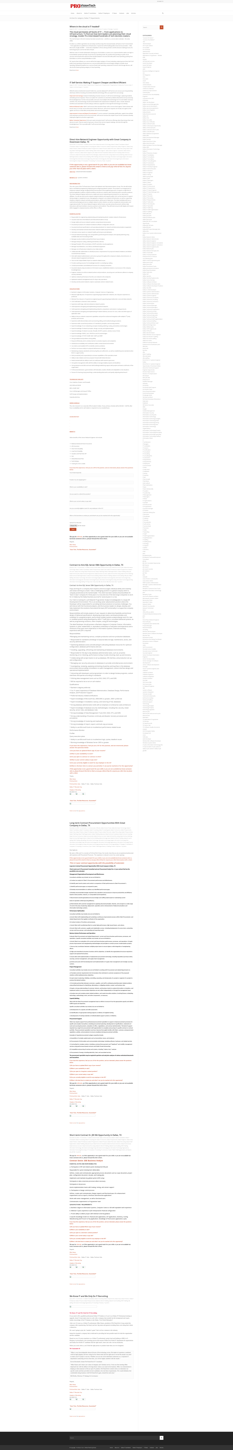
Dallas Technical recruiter (101, 573)
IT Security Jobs (147, 522)
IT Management (147, 495)
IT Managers (146, 497)
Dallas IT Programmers (93, 148)
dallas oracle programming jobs (151, 260)
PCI (143, 618)
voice (144, 735)
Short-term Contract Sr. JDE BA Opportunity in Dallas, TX (96, 1135)
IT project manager (148, 508)
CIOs (144, 77)
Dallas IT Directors (148, 170)
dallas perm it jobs (148, 262)
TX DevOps (146, 721)
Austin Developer (147, 63)
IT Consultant (85, 160)
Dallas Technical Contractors (76, 836)
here (77, 70)
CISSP (144, 81)
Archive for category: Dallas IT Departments (85, 18)
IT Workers (118, 846)
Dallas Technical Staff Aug (118, 154)
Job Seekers (146, 571)
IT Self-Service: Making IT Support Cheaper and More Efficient (98, 82)
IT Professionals (147, 504)
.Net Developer (147, 44)
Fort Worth (145, 385)
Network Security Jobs (149, 606)
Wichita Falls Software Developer (152, 741)
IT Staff (93, 846)
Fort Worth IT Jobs (147, 389)
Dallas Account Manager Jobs (151, 104)
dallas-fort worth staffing (118, 575)
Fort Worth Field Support (149, 387)
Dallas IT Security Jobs (149, 204)
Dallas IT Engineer (122, 146)
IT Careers (145, 448)
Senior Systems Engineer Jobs (151, 668)
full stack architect (148, 397)
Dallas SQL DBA (147, 288)
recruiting (145, 629)
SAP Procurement (147, 647)
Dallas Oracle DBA (148, 252)
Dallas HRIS (146, 147)
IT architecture (147, 442)
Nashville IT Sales (147, 602)
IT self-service (121, 85)
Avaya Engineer (147, 67)
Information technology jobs (99, 158)
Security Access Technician (150, 651)
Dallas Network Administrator (151, 239)
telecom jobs (146, 711)
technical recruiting (148, 698)
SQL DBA (98, 581)
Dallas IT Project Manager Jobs (151, 192)
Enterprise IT (146, 379)
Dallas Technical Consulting (114, 152)
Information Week (148, 438)
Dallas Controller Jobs (149, 131)
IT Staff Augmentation (101, 846)
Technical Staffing (147, 700)
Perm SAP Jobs (147, 622)
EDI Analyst (146, 375)
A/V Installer (146, 47)
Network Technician (148, 608)
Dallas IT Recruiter (112, 148)
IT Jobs (103, 160)
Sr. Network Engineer (148, 686)
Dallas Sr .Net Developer (149, 290)
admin (116, 29)
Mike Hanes (73, 544)
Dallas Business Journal (149, 114)
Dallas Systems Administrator (151, 293)
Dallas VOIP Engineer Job (149, 329)
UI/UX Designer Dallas (149, 731)
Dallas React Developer (149, 270)
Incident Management (149, 411)
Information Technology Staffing (77, 581)
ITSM (144, 551)
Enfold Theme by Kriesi (90, 1447)
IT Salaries (145, 518)
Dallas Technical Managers (92, 154)
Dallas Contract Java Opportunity (152, 126)
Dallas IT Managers (148, 180)
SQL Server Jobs (113, 581)
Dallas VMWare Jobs (148, 327)
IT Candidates (128, 844)
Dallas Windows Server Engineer (152, 334)
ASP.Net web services (149, 61)
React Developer (147, 627)
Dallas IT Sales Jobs (148, 202)
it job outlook (146, 483)
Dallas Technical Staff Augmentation (78, 575)
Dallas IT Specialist (148, 206)
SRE (144, 688)
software (145, 670)
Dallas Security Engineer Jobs (151, 278)
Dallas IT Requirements (89, 571)
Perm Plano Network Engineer (151, 620)
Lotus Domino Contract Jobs (150, 579)
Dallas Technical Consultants (101, 152)
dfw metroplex (147, 356)
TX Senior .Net (146, 725)
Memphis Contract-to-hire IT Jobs (152, 588)
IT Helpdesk (146, 471)
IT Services (146, 528)
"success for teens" (148, 38)
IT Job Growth (146, 479)
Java (144, 553)
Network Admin (147, 604)
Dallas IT (113, 144)
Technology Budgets (148, 706)
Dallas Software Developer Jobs (151, 284)
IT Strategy (110, 29)
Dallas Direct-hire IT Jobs (117, 567)
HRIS (144, 407)
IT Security (145, 520)
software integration (148, 676)
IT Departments (105, 85)
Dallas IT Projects (103, 148)
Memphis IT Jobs (147, 594)
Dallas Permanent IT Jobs (149, 266)
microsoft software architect (150, 596)
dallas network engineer (99, 150)
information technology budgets (118, 156)
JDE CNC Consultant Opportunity (151, 563)
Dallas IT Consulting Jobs (90, 146)
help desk (145, 401)
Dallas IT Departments (88, 29)
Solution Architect (147, 678)
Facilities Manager (148, 381)
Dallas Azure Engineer (149, 110)
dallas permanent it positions (151, 268)
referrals (79, 536)
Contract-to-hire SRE (148, 98)
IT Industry (101, 1302)
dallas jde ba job (89, 1143)
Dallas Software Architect (150, 282)
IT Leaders (104, 29)
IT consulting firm (147, 456)
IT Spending (146, 532)
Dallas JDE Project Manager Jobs (151, 229)
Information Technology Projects (114, 158)
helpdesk (145, 403)
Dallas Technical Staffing (85, 156)
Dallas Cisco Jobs (147, 120)
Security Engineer (147, 653)
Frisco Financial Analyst (149, 391)
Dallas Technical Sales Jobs (150, 315)
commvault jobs (147, 84)
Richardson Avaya (148, 637)
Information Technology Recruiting (108, 579)
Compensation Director (149, 86)
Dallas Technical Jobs (81, 154)
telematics (145, 717)
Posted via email (73, 810)
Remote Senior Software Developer (152, 633)
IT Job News (146, 481)
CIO (144, 73)
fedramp (145, 383)
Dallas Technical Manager (150, 305)
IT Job (91, 581)
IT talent (113, 846)
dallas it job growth (148, 176)
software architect (148, 672)
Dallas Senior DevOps (149, 280)
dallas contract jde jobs (105, 1137)
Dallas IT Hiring (147, 174)
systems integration (148, 692)
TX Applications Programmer (150, 719)
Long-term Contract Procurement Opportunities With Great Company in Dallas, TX (97, 824)
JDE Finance (146, 565)
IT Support (145, 545)
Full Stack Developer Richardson (151, 399)
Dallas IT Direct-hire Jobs (149, 168)
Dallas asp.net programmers (150, 108)
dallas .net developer (148, 102)
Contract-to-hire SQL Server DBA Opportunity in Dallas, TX (96, 565)
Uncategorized (147, 733)
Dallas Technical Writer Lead (150, 323)
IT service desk (127, 85)
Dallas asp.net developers (150, 106)
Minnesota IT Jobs (147, 600)
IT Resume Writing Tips (149, 512)
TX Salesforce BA (147, 723)
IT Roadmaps (146, 516)
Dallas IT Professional (83, 148)
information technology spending (125, 579)
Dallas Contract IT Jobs (90, 144)
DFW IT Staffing (94, 156)
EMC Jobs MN (146, 377)
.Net (144, 42)
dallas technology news (104, 838)
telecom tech (146, 715)
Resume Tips (146, 635)
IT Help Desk (146, 469)
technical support (78, 87)
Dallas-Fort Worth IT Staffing (105, 575)
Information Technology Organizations (107, 842)
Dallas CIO (145, 116)
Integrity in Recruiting (75, 790)
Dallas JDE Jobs (147, 227)
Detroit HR (145, 348)
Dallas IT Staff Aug (100, 571)
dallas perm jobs (147, 264)
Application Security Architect (151, 53)
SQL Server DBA (105, 581)
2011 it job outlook (148, 45)
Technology (146, 704)
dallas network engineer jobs (87, 152)
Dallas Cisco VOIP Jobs (149, 122)
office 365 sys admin (148, 612)
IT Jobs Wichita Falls (148, 489)
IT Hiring (87, 581)
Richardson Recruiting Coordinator (152, 639)
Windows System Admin (149, 743)
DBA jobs (126, 575)
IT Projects (145, 510)
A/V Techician (146, 49)
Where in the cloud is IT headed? (84, 26)
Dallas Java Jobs (147, 215)
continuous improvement (150, 90)
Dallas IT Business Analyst (150, 153)
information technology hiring (85, 158)
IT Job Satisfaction (147, 485)
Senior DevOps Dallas (149, 659)
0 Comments (80, 144)
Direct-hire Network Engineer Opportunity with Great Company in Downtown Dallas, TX (100, 140)
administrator (146, 51)
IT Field (144, 467)
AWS (144, 69)
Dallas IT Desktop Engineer (150, 166)
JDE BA (73, 1152)
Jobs (144, 575)
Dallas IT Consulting (80, 146)
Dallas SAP (146, 274)
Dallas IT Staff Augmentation (78, 150)
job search (146, 567)
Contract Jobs (92, 828)
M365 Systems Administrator (150, 582)
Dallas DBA (146, 135)
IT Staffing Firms (147, 541)
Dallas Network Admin (149, 237)
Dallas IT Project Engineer (150, 190)
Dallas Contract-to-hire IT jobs (104, 567)
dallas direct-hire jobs (149, 143)
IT (119, 844)
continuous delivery (148, 88)
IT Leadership (146, 493)
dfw (144, 352)
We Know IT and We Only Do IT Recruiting (89, 1296)
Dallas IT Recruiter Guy (76, 787)
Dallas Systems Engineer (149, 295)
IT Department (97, 85)
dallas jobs (128, 571)
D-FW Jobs (98, 828)
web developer (147, 739)
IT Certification (147, 450)
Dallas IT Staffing (89, 150)
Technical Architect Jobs (149, 696)
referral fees (106, 771)
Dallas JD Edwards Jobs (149, 217)
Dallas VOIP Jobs (147, 331)
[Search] (162, 13)
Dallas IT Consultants (84, 830)
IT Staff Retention (147, 538)
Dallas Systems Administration (151, 291)
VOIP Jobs (145, 737)
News (144, 610)
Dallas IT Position (73, 148)
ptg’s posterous (82, 810)
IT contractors (98, 160)
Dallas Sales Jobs (147, 272)
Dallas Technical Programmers (87, 573)
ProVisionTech (73, 546)
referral (116, 167)
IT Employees (146, 463)
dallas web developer (149, 333)
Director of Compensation (150, 373)
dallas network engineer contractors (153, 245)
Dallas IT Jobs (130, 146)
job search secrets (148, 569)
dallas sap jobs (147, 276)
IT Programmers (147, 506)
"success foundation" (149, 40)
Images (145, 409)
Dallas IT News (147, 182)
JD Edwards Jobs (147, 555)
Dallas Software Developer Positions (153, 286)
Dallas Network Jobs (148, 249)
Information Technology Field (108, 577)
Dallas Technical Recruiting (105, 154)
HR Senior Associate (148, 405)
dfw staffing (83, 840)
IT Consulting (92, 160)
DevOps (145, 350)
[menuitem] (72, 13)
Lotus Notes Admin (148, 581)
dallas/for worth (147, 340)
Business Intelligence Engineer (151, 71)
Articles (81, 29)
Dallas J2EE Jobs (147, 213)
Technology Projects (148, 707)
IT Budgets (122, 844)
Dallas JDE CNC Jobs (148, 225)
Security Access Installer (149, 649)
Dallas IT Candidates (120, 144)
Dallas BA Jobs (147, 112)
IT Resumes (146, 514)
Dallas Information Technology (103, 144)
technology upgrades (148, 709)
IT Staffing (108, 846)
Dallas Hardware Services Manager (152, 145)
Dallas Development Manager (151, 137)
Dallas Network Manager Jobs (151, 251)
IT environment (98, 29)
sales (144, 645)
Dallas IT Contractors (101, 146)
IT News (145, 498)
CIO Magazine (146, 75)
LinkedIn (145, 577)
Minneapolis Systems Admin (150, 598)
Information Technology (104, 156)
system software (147, 690)
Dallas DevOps (147, 139)
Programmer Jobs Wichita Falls (151, 623)
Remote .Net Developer (149, 631)
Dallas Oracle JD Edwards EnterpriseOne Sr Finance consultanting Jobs (150, 256)
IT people (145, 502)
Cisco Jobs (145, 79)
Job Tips (145, 573)
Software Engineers (148, 674)
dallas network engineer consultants (114, 150)
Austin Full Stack (147, 65)
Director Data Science (149, 372)
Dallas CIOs (146, 118)
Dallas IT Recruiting (121, 148)
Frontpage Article (147, 395)
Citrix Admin (146, 83)
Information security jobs (149, 415)
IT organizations (113, 85)
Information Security (148, 413)
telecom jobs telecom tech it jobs (152, 713)
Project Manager (147, 625)
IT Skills (145, 530)
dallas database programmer (151, 133)
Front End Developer (148, 393)
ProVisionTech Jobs (75, 784)
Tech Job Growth (147, 694)
